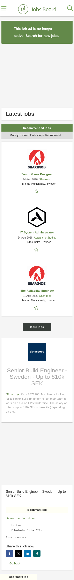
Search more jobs (16, 537)
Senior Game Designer (37, 174)
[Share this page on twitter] (18, 553)
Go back (14, 563)
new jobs (51, 36)
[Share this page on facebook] (9, 553)
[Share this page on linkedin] (27, 553)
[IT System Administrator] (37, 217)
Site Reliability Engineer (37, 290)
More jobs (37, 327)
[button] (66, 31)
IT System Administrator (37, 232)
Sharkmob (45, 179)
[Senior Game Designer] (37, 159)
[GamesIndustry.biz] (37, 8)
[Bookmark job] (37, 191)
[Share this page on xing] (36, 553)
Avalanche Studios (45, 237)
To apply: (14, 394)
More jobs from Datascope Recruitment (35, 135)
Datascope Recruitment (21, 518)
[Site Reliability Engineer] (37, 275)
